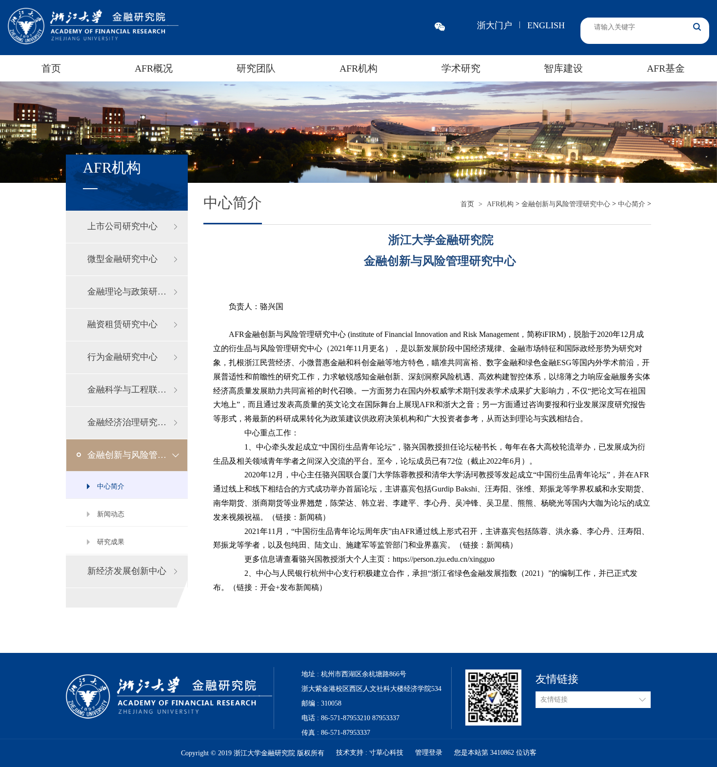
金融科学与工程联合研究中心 (137, 389)
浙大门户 (494, 25)
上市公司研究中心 (122, 226)
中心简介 (631, 204)
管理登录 (428, 752)
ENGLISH (546, 25)
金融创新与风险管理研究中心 (137, 455)
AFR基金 (666, 68)
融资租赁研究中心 (122, 324)
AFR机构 (358, 68)
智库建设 (563, 68)
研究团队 (256, 68)
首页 (51, 68)
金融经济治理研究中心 (131, 422)
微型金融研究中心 (122, 259)
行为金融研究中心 (122, 357)
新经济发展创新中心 (126, 571)
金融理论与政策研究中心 (135, 291)
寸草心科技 (387, 752)
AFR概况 (154, 68)
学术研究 (460, 68)
